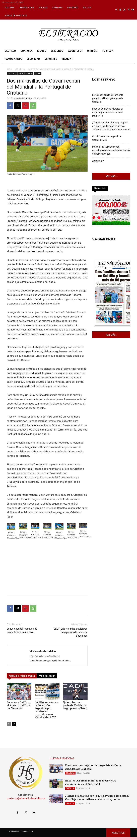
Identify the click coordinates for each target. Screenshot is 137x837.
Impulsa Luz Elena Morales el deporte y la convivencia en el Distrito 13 (107, 112)
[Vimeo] (128, 10)
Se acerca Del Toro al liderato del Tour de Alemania (18, 705)
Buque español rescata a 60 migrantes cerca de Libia (22, 630)
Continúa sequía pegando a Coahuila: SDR (106, 138)
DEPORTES (20, 69)
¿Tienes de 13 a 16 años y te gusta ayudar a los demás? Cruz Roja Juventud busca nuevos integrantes (111, 126)
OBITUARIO (98, 161)
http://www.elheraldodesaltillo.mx (45, 656)
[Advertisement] (47, 569)
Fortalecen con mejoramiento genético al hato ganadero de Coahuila (107, 98)
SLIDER (37, 74)
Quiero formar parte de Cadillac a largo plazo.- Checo (75, 705)
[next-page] (14, 724)
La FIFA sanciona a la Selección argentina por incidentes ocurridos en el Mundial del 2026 (46, 710)
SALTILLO (70, 788)
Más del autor (47, 675)
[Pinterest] (25, 105)
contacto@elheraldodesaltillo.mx (26, 798)
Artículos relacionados (22, 675)
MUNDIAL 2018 (25, 74)
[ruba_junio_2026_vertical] (111, 224)
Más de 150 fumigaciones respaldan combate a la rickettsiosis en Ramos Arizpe (111, 150)
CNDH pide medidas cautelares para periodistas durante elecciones (71, 632)
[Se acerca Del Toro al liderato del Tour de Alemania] (19, 691)
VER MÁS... (111, 176)
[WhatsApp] (33, 105)
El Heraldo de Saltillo (21, 98)
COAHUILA (70, 773)
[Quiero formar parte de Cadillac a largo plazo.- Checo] (75, 691)
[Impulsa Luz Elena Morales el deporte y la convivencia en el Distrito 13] (56, 783)
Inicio (9, 69)
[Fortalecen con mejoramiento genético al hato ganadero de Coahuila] (56, 768)
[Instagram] (120, 10)
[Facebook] (116, 10)
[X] (124, 10)
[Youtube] (132, 10)
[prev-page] (9, 724)
